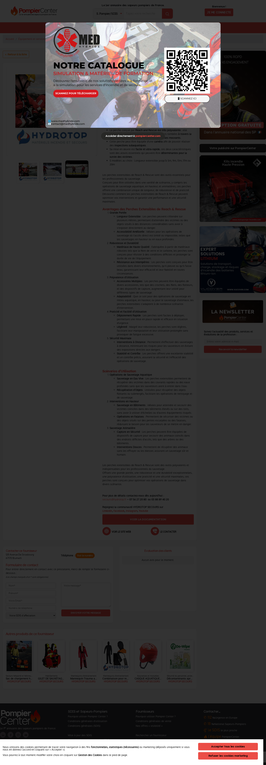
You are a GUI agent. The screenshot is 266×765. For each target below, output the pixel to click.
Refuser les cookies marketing (228, 755)
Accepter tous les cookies (228, 746)
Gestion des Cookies (90, 755)
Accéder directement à (132, 136)
